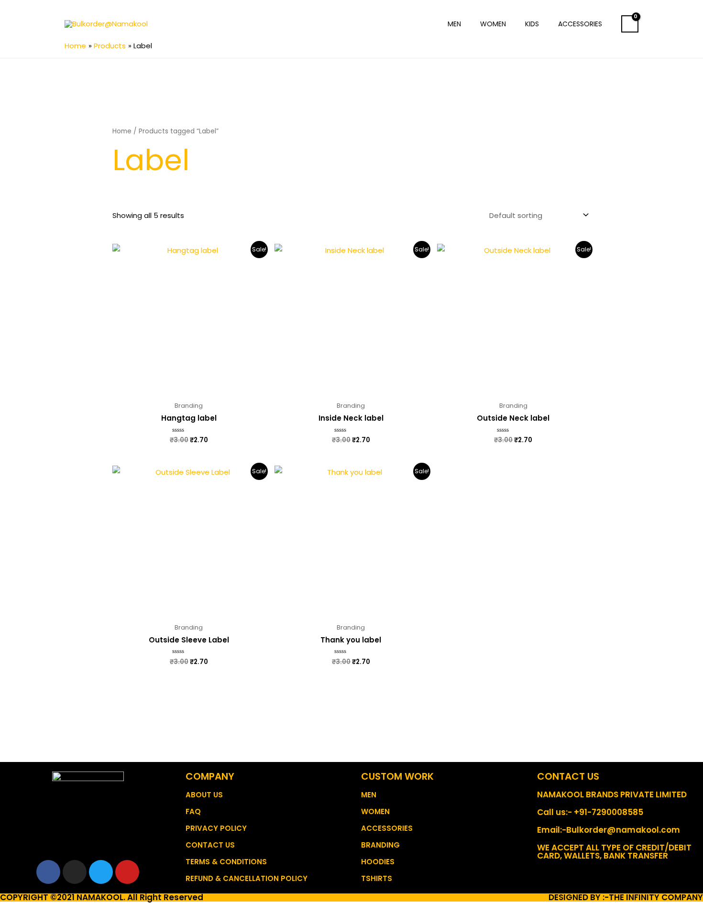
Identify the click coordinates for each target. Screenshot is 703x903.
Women (493, 24)
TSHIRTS (376, 878)
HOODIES (378, 862)
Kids (532, 24)
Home (122, 131)
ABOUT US (204, 795)
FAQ (193, 811)
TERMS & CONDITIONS (226, 862)
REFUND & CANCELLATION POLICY (247, 878)
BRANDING (380, 845)
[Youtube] (127, 872)
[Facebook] (48, 872)
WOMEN (375, 811)
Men (454, 24)
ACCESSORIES (387, 828)
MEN (368, 795)
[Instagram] (75, 872)
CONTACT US (210, 845)
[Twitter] (101, 872)
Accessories (580, 24)
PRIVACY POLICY (216, 828)
